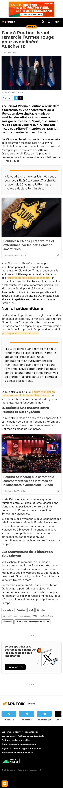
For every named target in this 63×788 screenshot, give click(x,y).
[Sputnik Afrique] (9, 23)
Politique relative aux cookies (16, 740)
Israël (31, 610)
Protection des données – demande (19, 744)
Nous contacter (9, 736)
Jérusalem (41, 610)
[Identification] (43, 22)
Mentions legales (30, 731)
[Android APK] (10, 761)
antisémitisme (47, 616)
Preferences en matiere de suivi (17, 752)
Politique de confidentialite (31, 736)
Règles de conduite (11, 748)
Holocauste (7, 621)
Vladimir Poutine (10, 616)
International (8, 610)
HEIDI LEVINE (17, 92)
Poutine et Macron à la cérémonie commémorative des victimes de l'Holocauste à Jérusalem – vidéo (28, 481)
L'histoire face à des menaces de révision (32, 621)
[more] (58, 255)
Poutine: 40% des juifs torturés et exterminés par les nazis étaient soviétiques (28, 245)
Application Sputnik (31, 748)
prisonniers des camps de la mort (28, 277)
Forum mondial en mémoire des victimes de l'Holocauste (29, 393)
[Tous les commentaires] (5, 783)
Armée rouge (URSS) (29, 616)
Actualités (21, 610)
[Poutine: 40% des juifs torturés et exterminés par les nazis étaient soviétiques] (31, 217)
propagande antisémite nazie (20, 333)
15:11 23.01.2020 (9, 52)
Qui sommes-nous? (11, 731)
